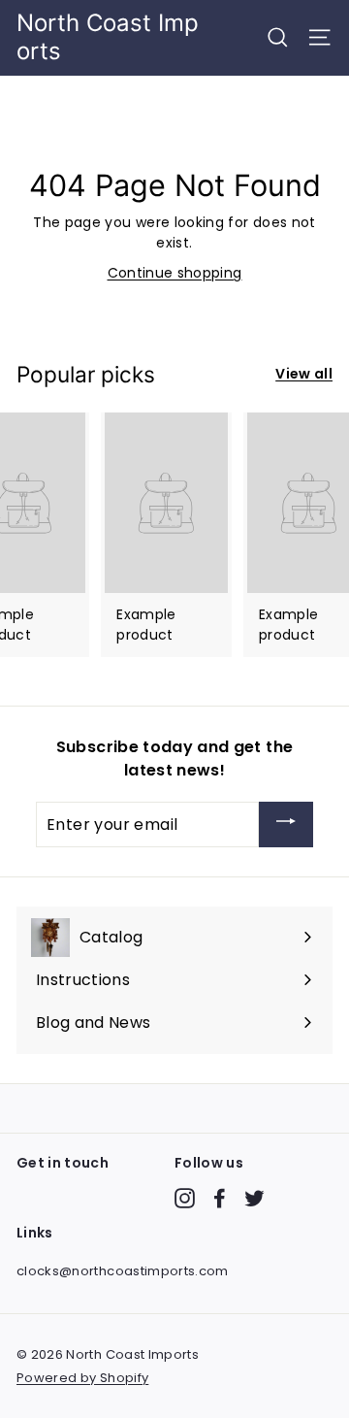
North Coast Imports (107, 37)
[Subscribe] (286, 824)
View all (304, 373)
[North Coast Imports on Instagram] (184, 1198)
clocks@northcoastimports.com (122, 1271)
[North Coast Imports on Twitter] (254, 1198)
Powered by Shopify (82, 1378)
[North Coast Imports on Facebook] (219, 1198)
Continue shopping (175, 272)
